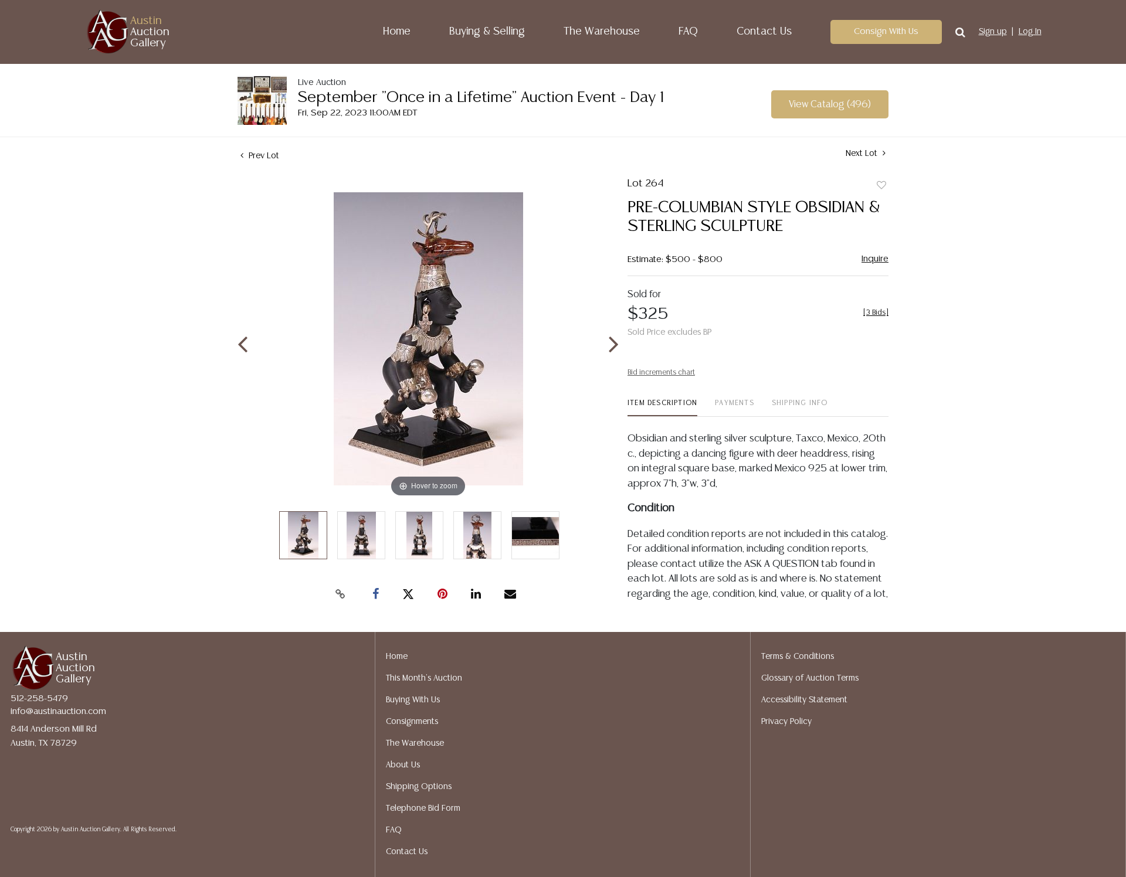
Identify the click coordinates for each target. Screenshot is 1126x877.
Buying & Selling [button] (487, 31)
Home (397, 31)
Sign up (993, 32)
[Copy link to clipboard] (340, 594)
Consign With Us (886, 31)
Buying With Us (413, 700)
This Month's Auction (424, 678)
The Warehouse (602, 31)
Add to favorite (881, 186)
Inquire (875, 258)
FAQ (688, 31)
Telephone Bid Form (423, 808)
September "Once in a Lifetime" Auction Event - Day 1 (481, 97)
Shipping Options (419, 787)
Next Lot (863, 153)
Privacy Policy (786, 722)
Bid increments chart (661, 372)
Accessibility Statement (804, 700)
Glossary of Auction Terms (810, 678)
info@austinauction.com (58, 711)
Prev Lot (262, 156)
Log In (1030, 32)
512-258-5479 (39, 698)
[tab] (662, 407)
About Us (403, 765)
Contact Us (764, 31)
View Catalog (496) (830, 104)
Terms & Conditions (797, 656)
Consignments (412, 722)
